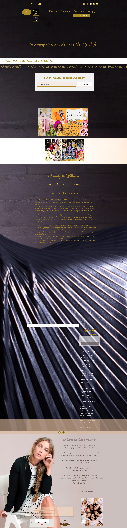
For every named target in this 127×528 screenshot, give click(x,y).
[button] (39, 3)
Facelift (84, 401)
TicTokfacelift (90, 413)
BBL (81, 401)
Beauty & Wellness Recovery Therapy (72, 11)
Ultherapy (82, 415)
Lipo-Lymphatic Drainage (85, 410)
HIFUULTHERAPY (91, 404)
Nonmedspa (95, 410)
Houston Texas (83, 408)
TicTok (85, 413)
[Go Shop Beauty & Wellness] (36, 12)
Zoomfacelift (88, 415)
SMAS (81, 413)
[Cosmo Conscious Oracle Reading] (84, 4)
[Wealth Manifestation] (94, 4)
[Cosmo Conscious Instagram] (90, 4)
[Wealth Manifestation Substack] (87, 4)
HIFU (95, 401)
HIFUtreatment (89, 406)
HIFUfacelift (82, 406)
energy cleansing (92, 417)
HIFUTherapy (83, 404)
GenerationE (90, 401)
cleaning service (83, 417)
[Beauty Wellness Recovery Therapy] (97, 4)
